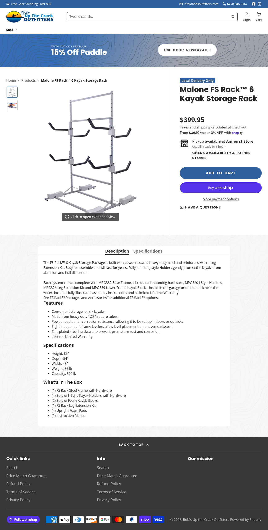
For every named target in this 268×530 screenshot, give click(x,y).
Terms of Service (21, 491)
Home (11, 80)
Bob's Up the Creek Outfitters (206, 519)
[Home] (29, 17)
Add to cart (221, 172)
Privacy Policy (18, 499)
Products (28, 80)
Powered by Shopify (245, 519)
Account (247, 16)
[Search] (233, 16)
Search (12, 467)
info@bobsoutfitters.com (201, 4)
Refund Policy (18, 483)
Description (117, 251)
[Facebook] (253, 4)
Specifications (148, 251)
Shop (10, 30)
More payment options (221, 199)
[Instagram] (260, 4)
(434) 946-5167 (237, 4)
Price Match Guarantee (26, 475)
